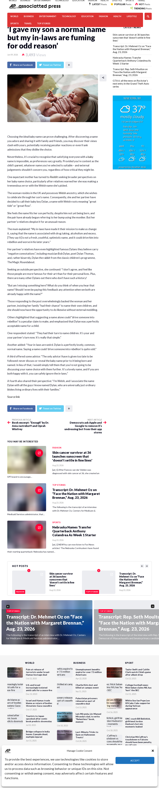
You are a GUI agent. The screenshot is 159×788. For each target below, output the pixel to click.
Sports (14, 23)
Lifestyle (132, 16)
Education (87, 16)
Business (29, 16)
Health (117, 16)
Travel (28, 23)
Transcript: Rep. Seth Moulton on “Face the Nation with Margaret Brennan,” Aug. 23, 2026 (130, 72)
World (14, 16)
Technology (69, 16)
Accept (135, 760)
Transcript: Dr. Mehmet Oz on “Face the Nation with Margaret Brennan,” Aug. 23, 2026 (132, 49)
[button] (152, 750)
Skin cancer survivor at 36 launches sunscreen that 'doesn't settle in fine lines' (131, 37)
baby (90, 156)
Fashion (103, 16)
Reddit (54, 177)
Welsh (62, 193)
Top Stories (15, 7)
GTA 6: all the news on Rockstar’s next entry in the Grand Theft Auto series (131, 83)
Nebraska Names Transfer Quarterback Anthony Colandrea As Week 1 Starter (132, 60)
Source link (13, 396)
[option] (47, 581)
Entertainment (47, 16)
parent (19, 165)
